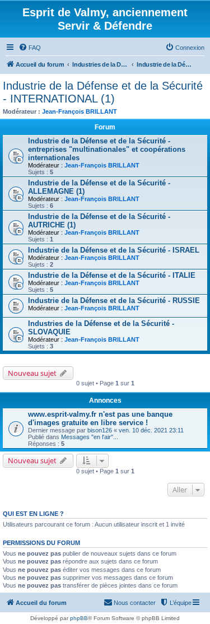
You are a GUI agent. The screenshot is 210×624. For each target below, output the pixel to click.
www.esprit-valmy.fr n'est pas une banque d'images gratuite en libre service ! (100, 418)
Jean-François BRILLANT (79, 111)
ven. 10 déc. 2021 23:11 (151, 430)
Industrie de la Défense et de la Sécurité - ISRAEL (113, 250)
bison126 (99, 430)
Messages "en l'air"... (89, 437)
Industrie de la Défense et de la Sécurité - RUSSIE (114, 300)
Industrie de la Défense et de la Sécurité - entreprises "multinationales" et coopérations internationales (106, 149)
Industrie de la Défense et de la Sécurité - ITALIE (111, 275)
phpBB (79, 618)
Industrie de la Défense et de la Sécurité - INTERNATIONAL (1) (103, 92)
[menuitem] (29, 47)
